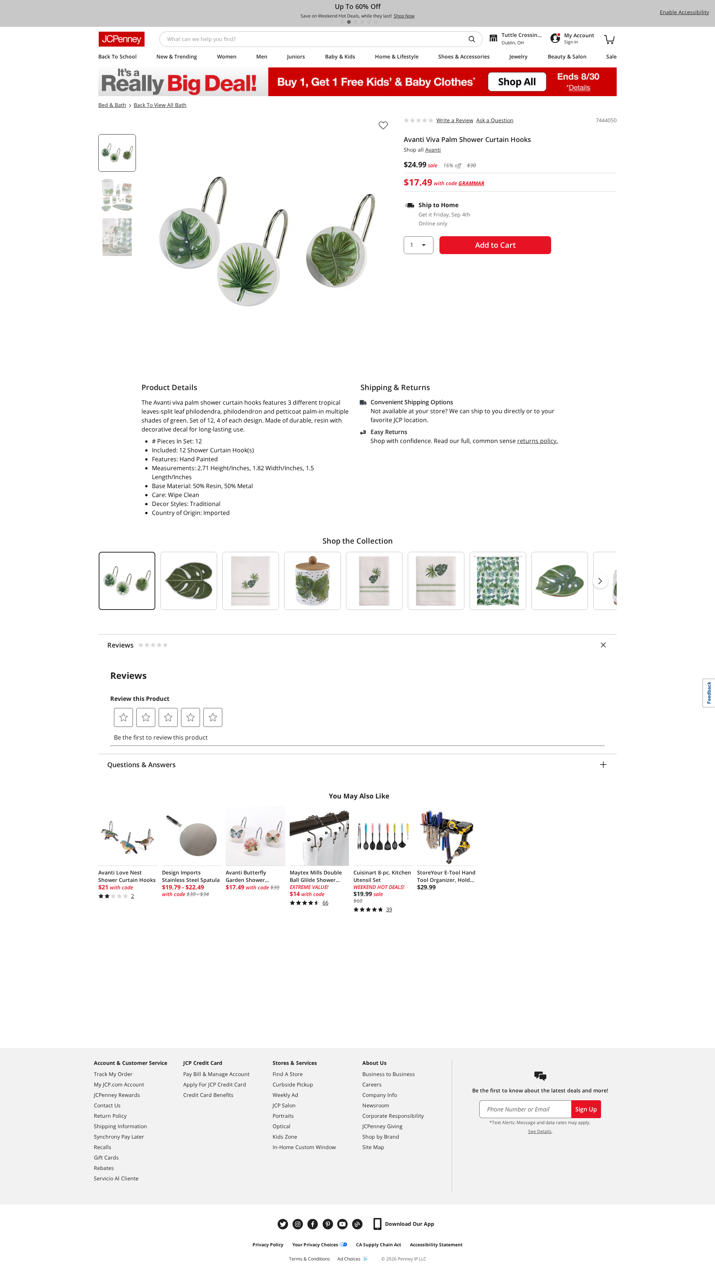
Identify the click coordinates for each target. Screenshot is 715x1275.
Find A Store (288, 1074)
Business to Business (388, 1074)
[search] (474, 39)
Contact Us (107, 1105)
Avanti (433, 149)
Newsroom (375, 1105)
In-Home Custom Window (304, 1147)
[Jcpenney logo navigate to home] (121, 39)
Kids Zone (285, 1136)
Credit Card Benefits (208, 1094)
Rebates (104, 1167)
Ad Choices (348, 1259)
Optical (281, 1126)
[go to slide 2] (349, 22)
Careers (372, 1084)
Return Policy (110, 1115)
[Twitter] (283, 1224)
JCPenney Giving (382, 1126)
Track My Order (113, 1074)
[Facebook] (313, 1224)
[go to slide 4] (362, 22)
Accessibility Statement (436, 1244)
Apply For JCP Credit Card (214, 1084)
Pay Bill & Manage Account (216, 1074)
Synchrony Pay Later (119, 1136)
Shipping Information (120, 1126)
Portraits (283, 1115)
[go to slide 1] (342, 22)
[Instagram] (298, 1224)
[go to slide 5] (369, 22)
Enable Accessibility (684, 12)
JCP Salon (284, 1105)
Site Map (373, 1147)
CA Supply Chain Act (378, 1244)
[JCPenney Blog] (358, 1224)
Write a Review (454, 120)
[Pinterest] (328, 1224)
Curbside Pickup (293, 1084)
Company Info (379, 1094)
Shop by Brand (380, 1136)
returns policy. (537, 441)
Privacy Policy (267, 1244)
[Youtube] (343, 1224)
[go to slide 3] (356, 22)
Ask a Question (495, 120)
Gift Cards (106, 1157)
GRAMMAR (471, 183)
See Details (540, 1131)
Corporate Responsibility (393, 1115)
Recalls (102, 1147)
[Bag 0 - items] (609, 39)
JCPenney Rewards (117, 1094)
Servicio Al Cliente (116, 1178)
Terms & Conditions (309, 1259)
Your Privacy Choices (315, 1244)
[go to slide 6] (376, 22)
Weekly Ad (285, 1094)
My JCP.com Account (119, 1084)
